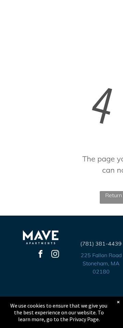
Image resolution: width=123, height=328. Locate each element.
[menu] (113, 14)
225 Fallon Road (101, 255)
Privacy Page (84, 319)
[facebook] (40, 255)
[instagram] (55, 255)
